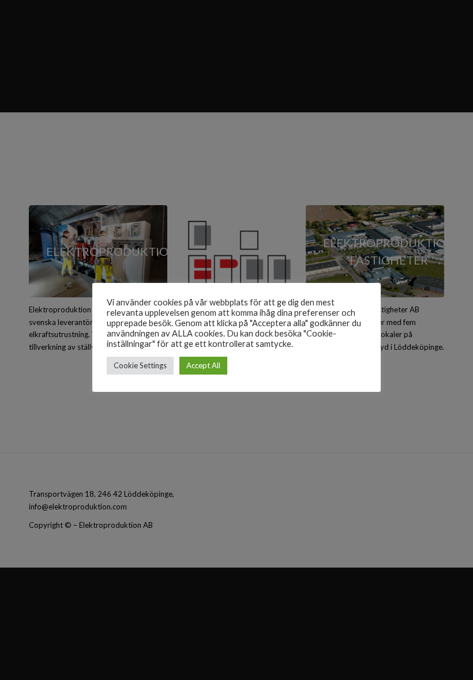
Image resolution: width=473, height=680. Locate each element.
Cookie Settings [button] (140, 365)
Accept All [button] (203, 365)
